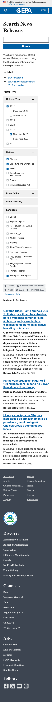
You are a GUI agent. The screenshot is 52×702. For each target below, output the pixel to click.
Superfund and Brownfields (32, 286)
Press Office (12, 193)
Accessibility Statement (15, 539)
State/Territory (14, 201)
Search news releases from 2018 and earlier (21, 83)
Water (10, 290)
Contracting (9, 549)
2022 (21, 290)
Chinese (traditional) (13, 485)
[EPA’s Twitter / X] (13, 686)
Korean (30, 490)
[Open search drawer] (6, 10)
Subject (10, 152)
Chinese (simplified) (36, 481)
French (30, 485)
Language (11, 210)
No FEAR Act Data (13, 565)
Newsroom (9, 607)
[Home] (24, 10)
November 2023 (37, 290)
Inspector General (13, 597)
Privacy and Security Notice (18, 575)
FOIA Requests (11, 659)
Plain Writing (10, 570)
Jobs (5, 602)
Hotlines (7, 654)
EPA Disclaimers (12, 649)
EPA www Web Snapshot (16, 555)
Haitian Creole (10, 490)
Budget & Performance (15, 544)
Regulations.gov (11, 612)
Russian (30, 495)
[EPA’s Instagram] (26, 686)
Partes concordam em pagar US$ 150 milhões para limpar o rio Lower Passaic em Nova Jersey (26, 384)
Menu (44, 10)
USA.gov (8, 622)
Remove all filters (12, 294)
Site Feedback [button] (10, 670)
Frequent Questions (13, 665)
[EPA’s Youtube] (19, 686)
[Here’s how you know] (26, 3)
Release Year (13, 99)
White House (10, 628)
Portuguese (8, 495)
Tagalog (7, 499)
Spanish (30, 476)
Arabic (6, 481)
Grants (7, 560)
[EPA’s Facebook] (6, 686)
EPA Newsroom (15, 77)
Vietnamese (32, 499)
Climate (10, 286)
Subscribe (8, 617)
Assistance (8, 476)
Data (5, 592)
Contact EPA (10, 644)
